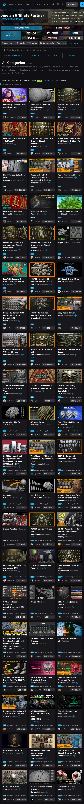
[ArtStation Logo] (4, 4)
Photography (7, 43)
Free (56, 80)
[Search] (53, 4)
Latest (63, 80)
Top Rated (48, 80)
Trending (6, 80)
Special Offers (32, 80)
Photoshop (61, 43)
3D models (20, 43)
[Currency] (63, 4)
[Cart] (58, 4)
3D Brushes (32, 43)
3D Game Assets (47, 43)
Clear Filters (72, 55)
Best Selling (17, 80)
